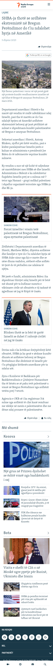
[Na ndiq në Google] (45, 637)
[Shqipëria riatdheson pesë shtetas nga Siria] (12, 586)
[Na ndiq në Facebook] (4, 637)
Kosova (9, 437)
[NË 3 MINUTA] (32, 664)
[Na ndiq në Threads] (32, 637)
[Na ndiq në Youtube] (18, 637)
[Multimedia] (8, 664)
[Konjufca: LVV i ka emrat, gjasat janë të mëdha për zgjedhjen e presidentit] (12, 490)
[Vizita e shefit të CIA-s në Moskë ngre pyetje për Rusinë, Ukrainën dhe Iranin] (26, 551)
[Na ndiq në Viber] (38, 637)
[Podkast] (20, 664)
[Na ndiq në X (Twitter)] (25, 637)
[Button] (44, 47)
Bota (7, 533)
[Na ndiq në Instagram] (11, 637)
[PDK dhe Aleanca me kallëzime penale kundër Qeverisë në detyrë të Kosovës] (12, 515)
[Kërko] (45, 664)
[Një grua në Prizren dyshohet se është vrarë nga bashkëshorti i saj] (26, 455)
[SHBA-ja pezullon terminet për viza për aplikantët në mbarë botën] (12, 599)
